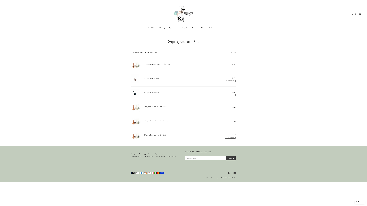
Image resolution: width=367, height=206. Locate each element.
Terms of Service (160, 156)
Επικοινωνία (149, 156)
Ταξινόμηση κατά (137, 52)
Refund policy (172, 156)
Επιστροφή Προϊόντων (146, 154)
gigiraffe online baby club (214, 178)
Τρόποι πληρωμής (160, 154)
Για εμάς (133, 154)
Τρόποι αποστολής (136, 156)
